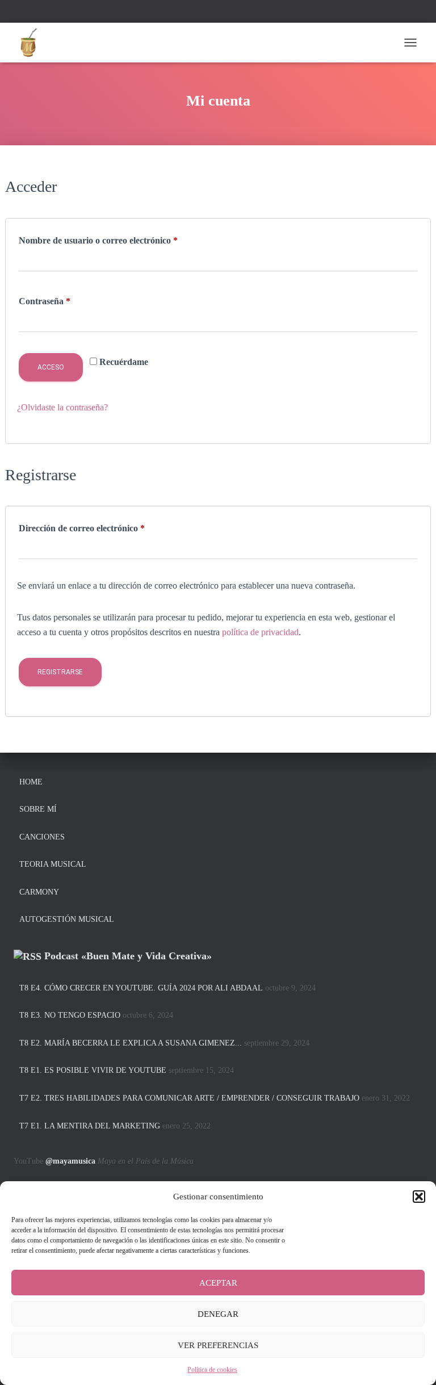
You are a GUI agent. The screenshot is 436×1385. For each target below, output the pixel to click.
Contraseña (66, 301)
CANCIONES (42, 837)
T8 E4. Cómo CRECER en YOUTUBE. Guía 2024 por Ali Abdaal (141, 988)
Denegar (218, 1314)
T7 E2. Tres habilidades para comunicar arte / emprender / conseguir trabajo (189, 1098)
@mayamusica (70, 1161)
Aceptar (218, 1282)
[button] (419, 1196)
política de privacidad (260, 632)
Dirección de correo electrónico (103, 528)
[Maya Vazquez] (32, 42)
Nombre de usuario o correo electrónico (120, 240)
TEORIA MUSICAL (52, 864)
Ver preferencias (218, 1345)
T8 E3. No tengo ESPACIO (69, 1015)
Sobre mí (38, 809)
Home (31, 782)
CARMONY (39, 892)
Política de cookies (212, 1370)
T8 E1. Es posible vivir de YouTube (92, 1070)
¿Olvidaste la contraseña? (62, 407)
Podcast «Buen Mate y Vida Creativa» (128, 956)
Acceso (50, 367)
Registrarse (60, 672)
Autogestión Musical (66, 919)
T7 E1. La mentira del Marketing (89, 1126)
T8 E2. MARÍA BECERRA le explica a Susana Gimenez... (130, 1043)
